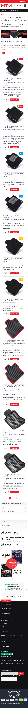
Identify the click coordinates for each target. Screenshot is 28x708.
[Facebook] (10, 696)
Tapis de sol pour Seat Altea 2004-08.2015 (12, 79)
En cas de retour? (6, 644)
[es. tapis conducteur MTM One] (14, 246)
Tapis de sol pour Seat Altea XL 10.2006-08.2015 (13, 126)
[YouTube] (14, 696)
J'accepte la (12, 675)
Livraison (4, 641)
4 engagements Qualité (7, 616)
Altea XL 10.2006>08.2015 (8, 528)
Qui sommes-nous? (6, 608)
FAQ (3, 626)
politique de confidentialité (15, 675)
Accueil (4, 10)
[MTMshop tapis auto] (6, 5)
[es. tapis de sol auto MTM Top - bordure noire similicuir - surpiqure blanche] (14, 67)
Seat (13, 10)
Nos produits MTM (6, 613)
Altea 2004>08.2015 (6, 525)
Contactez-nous (5, 628)
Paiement (4, 639)
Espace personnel (21, 1)
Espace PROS (5, 631)
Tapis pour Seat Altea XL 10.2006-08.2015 (14, 431)
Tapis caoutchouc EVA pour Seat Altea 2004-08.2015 (13, 340)
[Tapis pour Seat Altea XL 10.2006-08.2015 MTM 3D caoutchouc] (14, 419)
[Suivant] (11, 53)
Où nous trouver (5, 611)
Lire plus (3, 49)
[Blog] (17, 696)
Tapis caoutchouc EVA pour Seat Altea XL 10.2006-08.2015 (13, 386)
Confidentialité (5, 646)
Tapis (9, 10)
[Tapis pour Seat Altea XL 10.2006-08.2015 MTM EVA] (14, 373)
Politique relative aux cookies (8, 705)
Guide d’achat (5, 623)
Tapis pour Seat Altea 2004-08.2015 (12, 475)
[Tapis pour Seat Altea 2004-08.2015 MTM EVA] (14, 328)
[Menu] (19, 6)
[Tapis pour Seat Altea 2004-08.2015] (14, 462)
